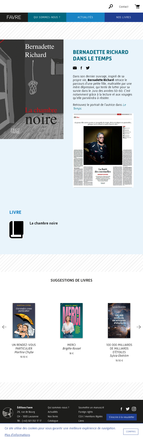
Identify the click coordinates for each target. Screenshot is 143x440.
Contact (123, 6)
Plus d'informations (17, 435)
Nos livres (123, 17)
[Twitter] (127, 409)
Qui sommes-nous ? (47, 17)
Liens (81, 420)
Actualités (85, 17)
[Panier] (137, 7)
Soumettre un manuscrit (91, 407)
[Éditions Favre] (14, 18)
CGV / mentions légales (90, 416)
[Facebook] (121, 409)
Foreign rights (85, 411)
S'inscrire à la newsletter (121, 417)
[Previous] (4, 327)
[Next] (138, 327)
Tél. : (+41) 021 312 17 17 (29, 420)
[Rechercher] (111, 7)
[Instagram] (134, 409)
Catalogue (53, 420)
